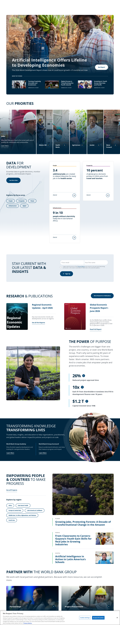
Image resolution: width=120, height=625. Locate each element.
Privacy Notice (81, 266)
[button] (48, 145)
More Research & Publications (102, 295)
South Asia (12, 520)
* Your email (65, 263)
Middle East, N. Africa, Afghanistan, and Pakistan (22, 515)
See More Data (13, 180)
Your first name (90, 263)
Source (55, 195)
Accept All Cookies (98, 617)
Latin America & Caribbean (34, 510)
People (10, 201)
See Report (101, 67)
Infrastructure (13, 206)
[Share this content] (74, 195)
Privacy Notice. (27, 623)
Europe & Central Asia (15, 510)
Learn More (4, 146)
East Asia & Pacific (23, 505)
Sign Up (67, 274)
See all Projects (11, 490)
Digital (24, 206)
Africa (10, 505)
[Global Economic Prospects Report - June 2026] (75, 316)
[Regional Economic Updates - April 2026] (17, 316)
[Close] (117, 618)
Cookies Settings (85, 617)
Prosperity (21, 201)
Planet (32, 201)
